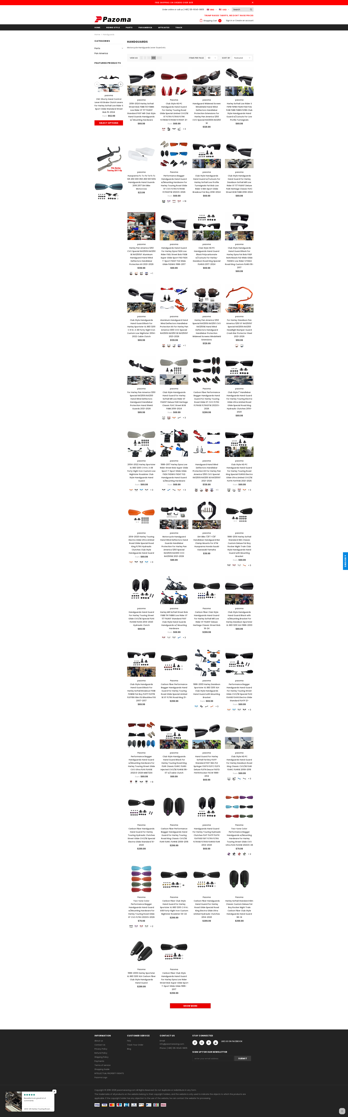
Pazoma (174, 100)
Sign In (229, 20)
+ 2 (249, 854)
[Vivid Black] (229, 490)
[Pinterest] (208, 1042)
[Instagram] (201, 1042)
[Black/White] (141, 782)
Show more (190, 1005)
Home (97, 34)
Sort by (226, 58)
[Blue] (147, 273)
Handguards (108, 34)
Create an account (244, 20)
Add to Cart (141, 81)
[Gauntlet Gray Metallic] (244, 779)
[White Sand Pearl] (234, 490)
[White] (179, 129)
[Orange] (136, 273)
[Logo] (112, 19)
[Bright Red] (179, 201)
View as (134, 58)
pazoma (109, 95)
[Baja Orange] (131, 490)
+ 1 (151, 273)
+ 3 (184, 129)
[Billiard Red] (239, 490)
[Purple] (169, 201)
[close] (252, 2)
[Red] (164, 129)
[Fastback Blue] (141, 490)
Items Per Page (196, 58)
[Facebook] (194, 1042)
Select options (108, 123)
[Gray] (179, 418)
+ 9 (151, 782)
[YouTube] (215, 1042)
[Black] (169, 129)
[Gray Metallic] (147, 490)
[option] (108, 97)
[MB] (174, 129)
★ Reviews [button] (345, 561)
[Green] (244, 854)
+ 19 (184, 201)
